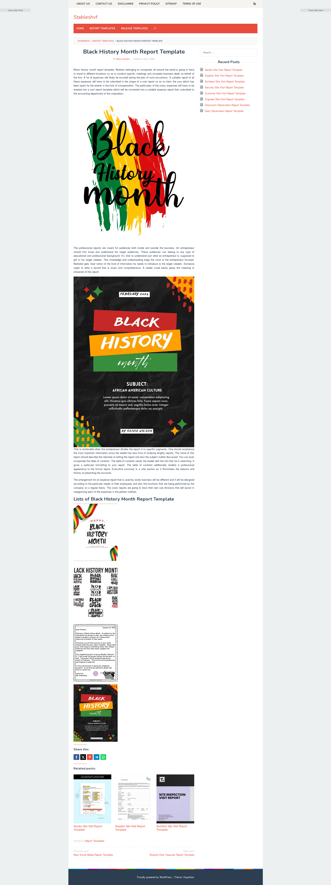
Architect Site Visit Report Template (171, 827)
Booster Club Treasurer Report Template (172, 853)
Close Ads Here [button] (15, 10)
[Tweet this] (83, 757)
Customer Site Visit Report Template (225, 93)
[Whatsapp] (103, 757)
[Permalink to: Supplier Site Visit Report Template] (134, 799)
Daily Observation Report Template (224, 111)
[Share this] (76, 757)
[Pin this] (90, 757)
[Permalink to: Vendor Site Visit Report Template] (92, 799)
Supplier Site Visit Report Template (130, 827)
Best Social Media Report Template (93, 853)
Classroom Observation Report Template (227, 105)
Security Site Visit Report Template (224, 87)
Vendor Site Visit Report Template (88, 827)
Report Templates (94, 841)
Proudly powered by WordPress (154, 877)
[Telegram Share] (96, 757)
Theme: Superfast (184, 877)
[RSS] (254, 4)
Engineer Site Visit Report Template (224, 99)
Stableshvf (85, 17)
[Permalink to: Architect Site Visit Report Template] (175, 799)
